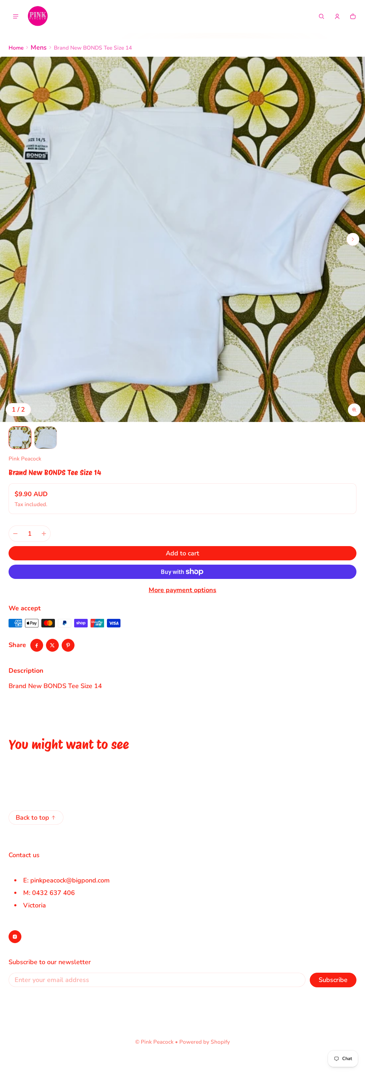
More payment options (182, 590)
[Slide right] (352, 239)
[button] (321, 16)
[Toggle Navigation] (16, 16)
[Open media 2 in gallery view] (45, 437)
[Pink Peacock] (37, 16)
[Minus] (15, 533)
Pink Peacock (157, 1041)
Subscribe (333, 980)
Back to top (32, 817)
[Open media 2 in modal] (182, 239)
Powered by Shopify (204, 1041)
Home (16, 47)
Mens (39, 47)
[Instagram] (15, 936)
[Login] (337, 16)
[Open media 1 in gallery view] (20, 437)
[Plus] (43, 533)
